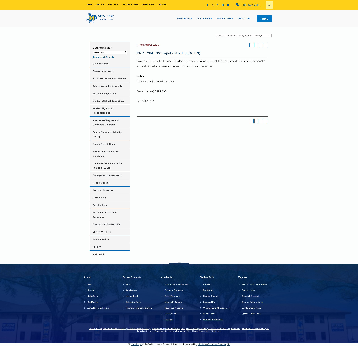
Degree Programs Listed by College (107, 134)
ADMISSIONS (183, 18)
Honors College (101, 182)
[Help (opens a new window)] (266, 45)
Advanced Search (103, 57)
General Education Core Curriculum (105, 153)
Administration (101, 239)
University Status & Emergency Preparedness (219, 328)
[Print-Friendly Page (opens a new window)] (261, 45)
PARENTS (100, 5)
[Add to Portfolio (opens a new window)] (251, 45)
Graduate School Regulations (109, 100)
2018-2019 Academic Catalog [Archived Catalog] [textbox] (239, 35)
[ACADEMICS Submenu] (211, 17)
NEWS (89, 5)
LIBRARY (162, 5)
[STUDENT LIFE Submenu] (232, 17)
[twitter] (212, 5)
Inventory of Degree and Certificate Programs (106, 122)
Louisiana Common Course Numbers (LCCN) (107, 165)
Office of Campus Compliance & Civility (107, 328)
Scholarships (100, 205)
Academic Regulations (105, 93)
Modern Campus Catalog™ (214, 344)
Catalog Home (100, 63)
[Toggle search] (269, 5)
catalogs (136, 344)
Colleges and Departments (107, 175)
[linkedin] (223, 5)
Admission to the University (107, 86)
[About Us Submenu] (249, 17)
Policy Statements (189, 328)
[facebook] (207, 5)
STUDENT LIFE (223, 18)
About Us (243, 18)
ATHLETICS (113, 5)
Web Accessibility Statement (207, 331)
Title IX (190, 331)
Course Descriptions (104, 144)
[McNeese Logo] (100, 18)
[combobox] (244, 35)
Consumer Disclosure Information (170, 331)
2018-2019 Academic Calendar (109, 78)
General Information (103, 71)
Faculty (97, 246)
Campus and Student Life (106, 224)
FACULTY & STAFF (130, 5)
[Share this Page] (256, 45)
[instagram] (217, 5)
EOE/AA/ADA (158, 328)
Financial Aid (100, 197)
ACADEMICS (203, 18)
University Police (102, 231)
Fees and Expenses (103, 190)
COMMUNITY (148, 5)
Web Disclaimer (172, 328)
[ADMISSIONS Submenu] (191, 17)
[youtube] (228, 5)
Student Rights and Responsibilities (103, 110)
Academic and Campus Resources (105, 214)
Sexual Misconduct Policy (139, 328)
